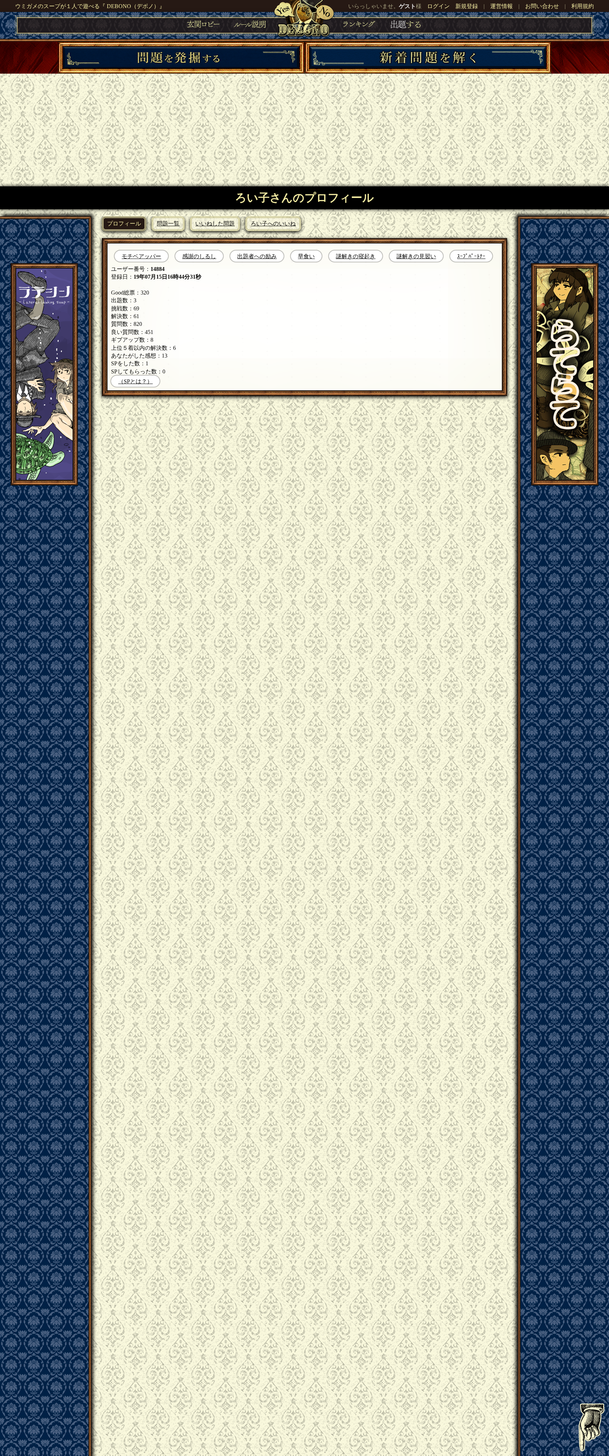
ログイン (438, 6)
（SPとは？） (135, 381)
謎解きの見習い (416, 256)
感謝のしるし (199, 256)
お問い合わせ (542, 6)
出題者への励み (257, 256)
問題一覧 (168, 224)
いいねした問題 (215, 224)
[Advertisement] (304, 126)
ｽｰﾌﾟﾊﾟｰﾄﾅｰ (471, 256)
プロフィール (124, 224)
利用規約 (582, 6)
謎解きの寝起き (355, 256)
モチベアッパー (141, 256)
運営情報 (501, 6)
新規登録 (466, 6)
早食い (306, 256)
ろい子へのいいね (273, 224)
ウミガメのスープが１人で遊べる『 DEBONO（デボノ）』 (90, 6)
